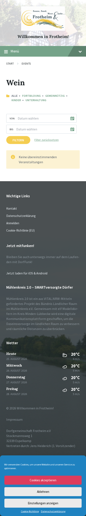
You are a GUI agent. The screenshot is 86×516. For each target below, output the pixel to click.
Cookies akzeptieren (43, 480)
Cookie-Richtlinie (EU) (20, 230)
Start (10, 63)
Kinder (16, 100)
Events (26, 63)
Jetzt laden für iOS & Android (26, 273)
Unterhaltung (35, 100)
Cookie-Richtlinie (30, 511)
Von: (12, 118)
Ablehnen (43, 492)
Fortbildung (31, 96)
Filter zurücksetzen (46, 140)
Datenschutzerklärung (53, 511)
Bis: (12, 129)
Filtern (18, 140)
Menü (14, 51)
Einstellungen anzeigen (43, 503)
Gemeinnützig (55, 96)
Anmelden (12, 223)
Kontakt (11, 208)
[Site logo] (43, 29)
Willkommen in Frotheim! (43, 36)
